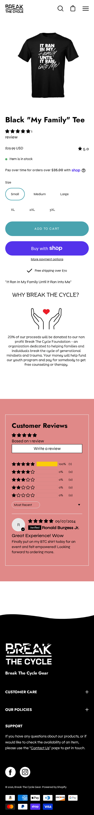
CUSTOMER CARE (21, 692)
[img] (83, 148)
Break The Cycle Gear (26, 673)
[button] (18, 131)
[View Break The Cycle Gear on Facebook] (10, 772)
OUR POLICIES (18, 709)
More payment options (47, 259)
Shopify (61, 787)
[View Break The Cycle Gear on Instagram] (25, 772)
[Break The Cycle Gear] (14, 8)
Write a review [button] (47, 448)
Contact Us (40, 748)
